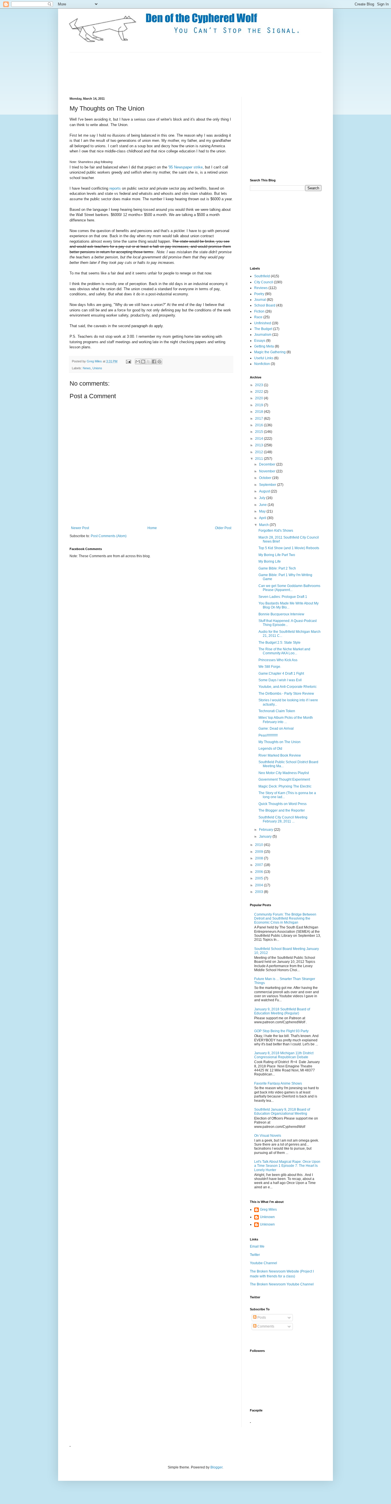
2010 (259, 845)
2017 (259, 419)
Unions (97, 368)
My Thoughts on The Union (279, 742)
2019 (259, 405)
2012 (259, 452)
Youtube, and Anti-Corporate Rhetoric (287, 687)
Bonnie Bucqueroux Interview (281, 614)
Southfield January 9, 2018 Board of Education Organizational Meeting (282, 1112)
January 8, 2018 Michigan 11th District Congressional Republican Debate (283, 1055)
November (267, 471)
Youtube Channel (263, 1263)
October (265, 478)
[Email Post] (128, 361)
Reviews (261, 288)
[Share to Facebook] (154, 361)
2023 (259, 385)
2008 (259, 858)
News (87, 368)
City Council (263, 282)
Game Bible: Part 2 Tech (277, 568)
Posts (261, 1317)
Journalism (262, 335)
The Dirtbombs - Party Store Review (286, 694)
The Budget (263, 329)
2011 (259, 459)
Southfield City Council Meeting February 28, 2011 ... (282, 819)
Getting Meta (264, 346)
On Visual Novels (267, 1136)
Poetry (259, 294)
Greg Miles (95, 361)
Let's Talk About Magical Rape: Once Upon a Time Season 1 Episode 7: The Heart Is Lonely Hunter (287, 1166)
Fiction (259, 311)
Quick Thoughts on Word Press (282, 804)
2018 (259, 412)
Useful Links (263, 358)
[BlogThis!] (143, 361)
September (268, 485)
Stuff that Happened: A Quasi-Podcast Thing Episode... (287, 623)
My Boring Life (269, 561)
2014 (259, 439)
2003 (259, 892)
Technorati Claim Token (276, 711)
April (263, 518)
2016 (259, 425)
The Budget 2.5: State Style (279, 643)
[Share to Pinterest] (159, 361)
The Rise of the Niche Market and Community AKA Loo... (284, 651)
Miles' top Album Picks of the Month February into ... (285, 720)
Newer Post (80, 528)
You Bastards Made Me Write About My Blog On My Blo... (288, 605)
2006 (259, 872)
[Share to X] (148, 361)
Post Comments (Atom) (109, 536)
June (263, 505)
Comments (265, 1326)
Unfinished (262, 323)
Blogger (216, 1467)
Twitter (255, 1255)
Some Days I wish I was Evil (280, 680)
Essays (259, 341)
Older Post (223, 528)
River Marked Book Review (279, 755)
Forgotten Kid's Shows (275, 531)
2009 (259, 852)
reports (115, 188)
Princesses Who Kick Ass (277, 660)
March (264, 525)
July (262, 498)
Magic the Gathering (270, 352)
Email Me (257, 1246)
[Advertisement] (174, 74)
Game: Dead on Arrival (276, 729)
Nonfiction (262, 364)
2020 (259, 398)
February (266, 830)
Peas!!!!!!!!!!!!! (268, 735)
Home (152, 528)
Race (258, 317)
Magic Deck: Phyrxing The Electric (284, 786)
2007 (259, 865)
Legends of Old (270, 749)
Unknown (267, 1217)
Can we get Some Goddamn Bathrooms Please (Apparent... (289, 588)
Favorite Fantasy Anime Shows (278, 1083)
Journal (260, 300)
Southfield (262, 276)
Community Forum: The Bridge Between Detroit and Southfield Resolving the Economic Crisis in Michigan (285, 918)
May (262, 511)
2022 (259, 392)
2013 (259, 445)
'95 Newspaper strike (185, 167)
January (265, 837)
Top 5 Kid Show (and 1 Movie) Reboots (288, 548)
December (267, 464)
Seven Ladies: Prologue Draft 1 (282, 597)
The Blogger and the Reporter (281, 810)
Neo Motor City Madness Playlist (283, 773)
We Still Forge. (269, 667)
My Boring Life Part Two (276, 555)
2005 (259, 878)
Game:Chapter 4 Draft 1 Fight (281, 674)
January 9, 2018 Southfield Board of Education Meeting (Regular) (282, 1011)
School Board (264, 305)
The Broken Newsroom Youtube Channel (282, 1284)
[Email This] (138, 361)
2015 (259, 432)
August (265, 491)
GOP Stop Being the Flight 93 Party (281, 1031)
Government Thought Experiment (284, 779)
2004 (259, 885)
